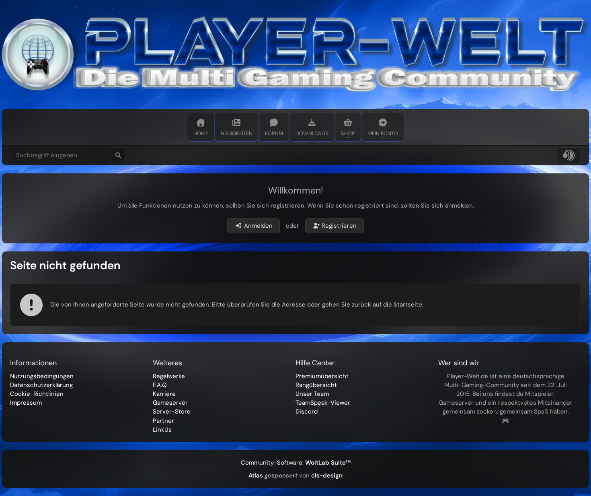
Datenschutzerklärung (41, 385)
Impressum (26, 403)
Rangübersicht (316, 385)
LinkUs (162, 430)
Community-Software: (296, 463)
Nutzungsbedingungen (42, 376)
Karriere (164, 394)
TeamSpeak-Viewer (323, 403)
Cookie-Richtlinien (37, 394)
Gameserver (170, 403)
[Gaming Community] (295, 54)
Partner (163, 421)
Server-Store (172, 412)
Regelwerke (169, 376)
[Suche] (118, 155)
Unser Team (312, 394)
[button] (569, 155)
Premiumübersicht (322, 376)
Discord (307, 412)
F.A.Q (160, 385)
